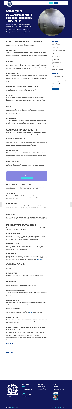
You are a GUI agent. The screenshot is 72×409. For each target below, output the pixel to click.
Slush (53, 65)
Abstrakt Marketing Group (13, 407)
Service (31, 2)
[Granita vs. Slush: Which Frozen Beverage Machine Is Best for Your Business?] (1, 204)
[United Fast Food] (10, 3)
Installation (55, 386)
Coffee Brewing (55, 47)
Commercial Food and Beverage (58, 50)
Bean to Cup (54, 43)
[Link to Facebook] (63, 407)
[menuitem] (51, 407)
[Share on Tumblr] (29, 348)
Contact (56, 3)
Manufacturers (41, 2)
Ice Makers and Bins (56, 56)
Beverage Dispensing (56, 44)
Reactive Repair (56, 388)
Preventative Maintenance (58, 389)
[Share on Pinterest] (19, 348)
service (30, 312)
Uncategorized (55, 66)
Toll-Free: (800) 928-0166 (27, 389)
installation (21, 29)
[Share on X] (14, 348)
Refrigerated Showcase (56, 62)
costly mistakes (39, 259)
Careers (51, 3)
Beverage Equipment (56, 46)
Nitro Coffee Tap (55, 59)
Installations (54, 57)
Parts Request (62, 3)
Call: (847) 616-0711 (25, 388)
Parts (36, 2)
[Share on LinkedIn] (24, 348)
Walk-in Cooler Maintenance (57, 69)
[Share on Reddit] (39, 348)
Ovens (53, 60)
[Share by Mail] (44, 348)
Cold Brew (54, 49)
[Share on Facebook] (9, 348)
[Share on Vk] (34, 348)
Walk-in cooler (9, 24)
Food (53, 53)
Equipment (27, 2)
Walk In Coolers (55, 68)
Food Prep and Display (42, 389)
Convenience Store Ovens (57, 51)
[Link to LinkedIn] (65, 407)
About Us (46, 2)
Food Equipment (55, 54)
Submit (55, 89)
